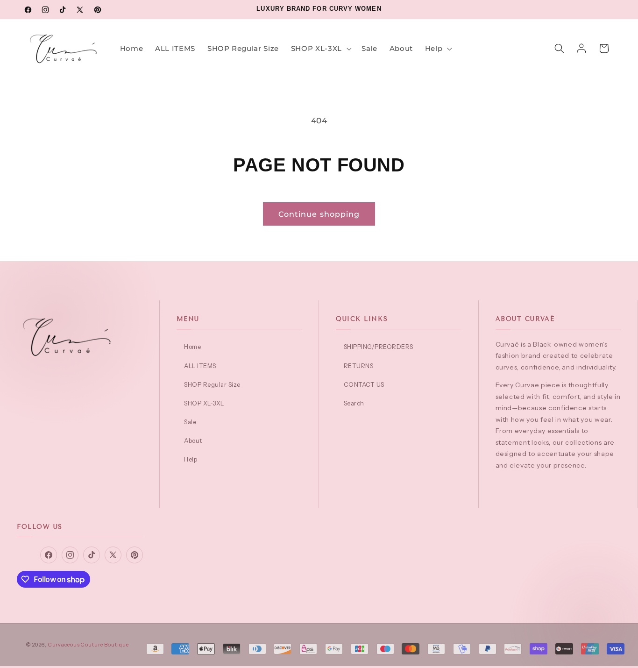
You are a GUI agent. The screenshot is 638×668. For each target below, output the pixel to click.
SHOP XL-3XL (204, 403)
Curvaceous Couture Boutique (88, 644)
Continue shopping (319, 214)
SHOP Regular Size (212, 384)
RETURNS (358, 366)
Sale (190, 422)
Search (354, 403)
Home (192, 346)
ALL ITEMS (200, 366)
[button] (320, 48)
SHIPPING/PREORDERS (378, 346)
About (193, 440)
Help (190, 459)
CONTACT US (364, 384)
